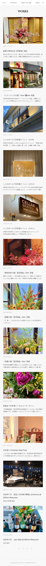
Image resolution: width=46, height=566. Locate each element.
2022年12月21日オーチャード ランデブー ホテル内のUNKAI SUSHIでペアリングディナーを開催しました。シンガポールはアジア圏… (22, 188)
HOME (4, 3)
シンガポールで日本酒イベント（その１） (19, 228)
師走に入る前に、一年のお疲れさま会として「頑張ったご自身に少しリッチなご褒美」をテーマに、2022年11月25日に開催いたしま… (23, 277)
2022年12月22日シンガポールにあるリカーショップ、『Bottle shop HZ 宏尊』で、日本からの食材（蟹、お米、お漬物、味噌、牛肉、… (23, 144)
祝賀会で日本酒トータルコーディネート (18, 405)
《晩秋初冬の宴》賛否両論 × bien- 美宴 (18, 272)
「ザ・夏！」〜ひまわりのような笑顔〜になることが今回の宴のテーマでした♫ (22, 321)
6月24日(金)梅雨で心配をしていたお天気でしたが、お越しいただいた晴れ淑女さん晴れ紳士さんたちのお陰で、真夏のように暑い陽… (22, 366)
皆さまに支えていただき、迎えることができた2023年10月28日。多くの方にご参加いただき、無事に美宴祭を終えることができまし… (23, 55)
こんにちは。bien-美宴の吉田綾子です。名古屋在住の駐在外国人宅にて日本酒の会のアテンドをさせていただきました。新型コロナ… (22, 454)
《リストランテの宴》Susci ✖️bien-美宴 (18, 95)
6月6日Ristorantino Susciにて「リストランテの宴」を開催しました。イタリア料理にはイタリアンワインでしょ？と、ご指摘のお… (22, 100)
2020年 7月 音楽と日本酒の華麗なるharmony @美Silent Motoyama (22, 496)
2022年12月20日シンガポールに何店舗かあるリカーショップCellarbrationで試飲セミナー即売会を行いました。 (21, 233)
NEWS (37, 3)
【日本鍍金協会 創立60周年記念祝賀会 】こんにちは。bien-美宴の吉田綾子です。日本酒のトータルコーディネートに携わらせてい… (23, 410)
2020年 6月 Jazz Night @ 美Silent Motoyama (21, 539)
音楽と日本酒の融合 (9, 501)
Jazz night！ (6, 543)
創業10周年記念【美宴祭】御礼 (15, 51)
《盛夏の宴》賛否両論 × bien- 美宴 (16, 317)
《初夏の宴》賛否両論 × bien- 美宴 (16, 361)
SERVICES (13, 3)
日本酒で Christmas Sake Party (15, 450)
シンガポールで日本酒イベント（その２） (19, 184)
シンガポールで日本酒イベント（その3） (19, 139)
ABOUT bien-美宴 (26, 3)
